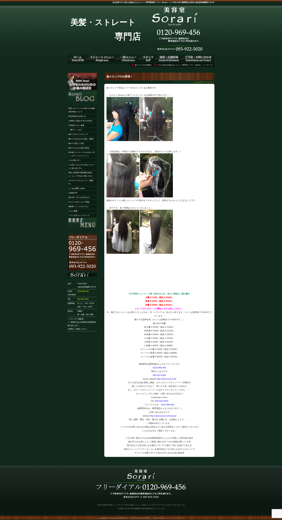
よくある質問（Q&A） (77, 188)
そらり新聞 (72, 211)
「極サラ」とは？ (75, 130)
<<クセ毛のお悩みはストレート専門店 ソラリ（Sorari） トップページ (185, 65)
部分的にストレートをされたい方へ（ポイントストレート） (81, 154)
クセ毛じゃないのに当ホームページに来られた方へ (81, 166)
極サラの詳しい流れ (76, 143)
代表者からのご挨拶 (76, 125)
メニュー (138, 505)
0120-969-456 (83, 291)
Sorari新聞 (135, 509)
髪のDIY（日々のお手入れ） (79, 197)
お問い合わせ (124, 509)
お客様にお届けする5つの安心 (80, 121)
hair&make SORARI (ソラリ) (122, 518)
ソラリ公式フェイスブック (79, 215)
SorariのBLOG (146, 509)
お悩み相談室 (198, 82)
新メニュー (147, 505)
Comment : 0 (209, 82)
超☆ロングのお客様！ (143, 65)
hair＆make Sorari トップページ (111, 505)
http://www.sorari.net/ (166, 379)
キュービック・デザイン (174, 518)
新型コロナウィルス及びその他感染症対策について (81, 110)
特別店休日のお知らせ (77, 116)
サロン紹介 (129, 505)
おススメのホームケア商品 (79, 202)
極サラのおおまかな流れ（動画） (81, 139)
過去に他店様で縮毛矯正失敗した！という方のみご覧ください (80, 174)
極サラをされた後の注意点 (79, 148)
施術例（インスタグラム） (79, 206)
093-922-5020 (83, 299)
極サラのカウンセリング (78, 134)
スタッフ (180, 505)
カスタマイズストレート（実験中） (80, 182)
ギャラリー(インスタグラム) (164, 505)
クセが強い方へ (74, 160)
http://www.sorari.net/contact (163, 416)
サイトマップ (158, 509)
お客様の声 (72, 193)
